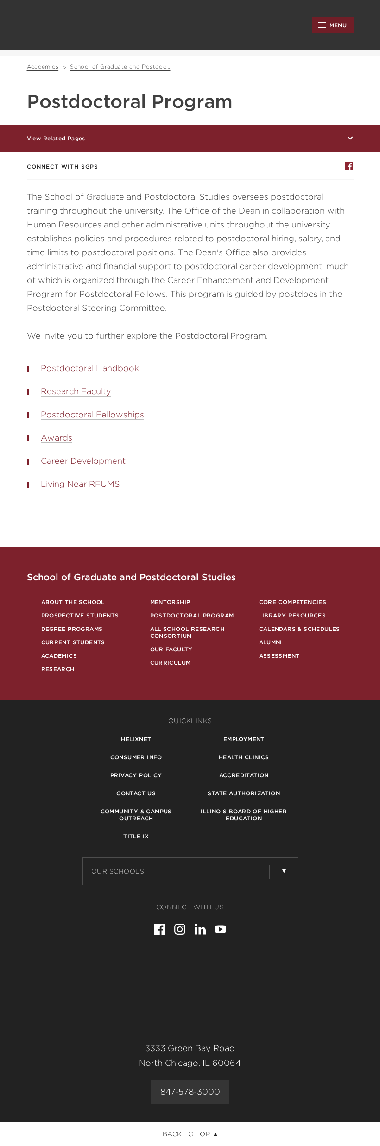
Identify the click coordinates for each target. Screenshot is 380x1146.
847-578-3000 (190, 1091)
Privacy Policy (136, 775)
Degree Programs (72, 628)
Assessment (279, 655)
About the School (73, 601)
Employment (244, 739)
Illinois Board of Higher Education (244, 815)
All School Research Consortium (187, 632)
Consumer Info (136, 757)
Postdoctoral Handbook (90, 368)
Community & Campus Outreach (136, 815)
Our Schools (118, 871)
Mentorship (170, 601)
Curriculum (170, 662)
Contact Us (136, 793)
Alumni (270, 642)
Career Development (83, 461)
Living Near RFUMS (80, 484)
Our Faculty (171, 649)
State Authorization (244, 793)
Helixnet (136, 739)
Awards (56, 437)
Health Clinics (244, 757)
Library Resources (292, 615)
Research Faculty (76, 391)
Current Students (73, 642)
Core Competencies (293, 601)
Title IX (136, 836)
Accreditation (244, 775)
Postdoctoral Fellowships (92, 414)
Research (58, 669)
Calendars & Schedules (299, 628)
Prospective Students (80, 615)
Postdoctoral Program (192, 615)
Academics (59, 655)
